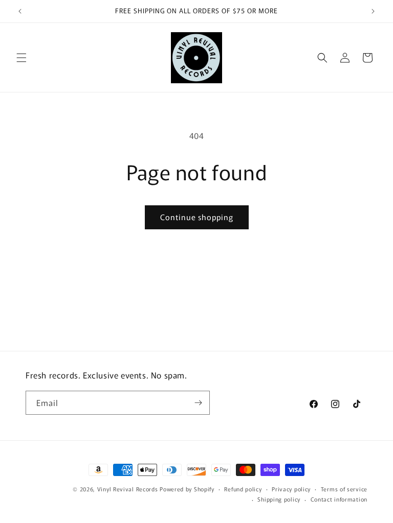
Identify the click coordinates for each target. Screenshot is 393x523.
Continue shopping (196, 216)
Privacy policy (291, 489)
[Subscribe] (198, 403)
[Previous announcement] (20, 11)
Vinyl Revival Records (127, 489)
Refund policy (242, 489)
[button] (21, 57)
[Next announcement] (373, 11)
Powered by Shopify (187, 489)
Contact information (339, 499)
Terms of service (344, 489)
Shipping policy (278, 499)
